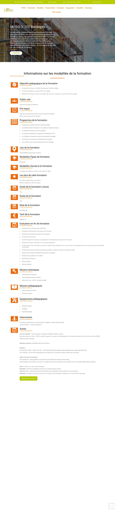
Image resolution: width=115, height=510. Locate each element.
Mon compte (56, 12)
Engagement (70, 8)
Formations (31, 8)
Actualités (79, 8)
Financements (50, 8)
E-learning (88, 8)
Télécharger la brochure (28, 378)
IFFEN (23, 8)
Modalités (40, 8)
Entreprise (60, 8)
